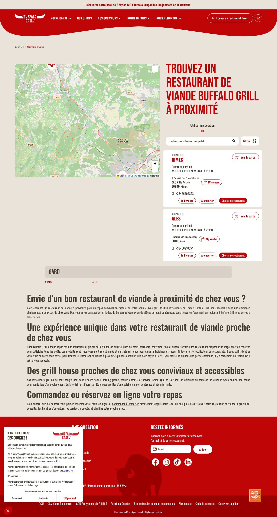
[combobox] (202, 141)
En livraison (187, 201)
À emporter (207, 201)
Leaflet (122, 175)
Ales (176, 218)
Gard (54, 272)
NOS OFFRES (84, 18)
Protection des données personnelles (154, 503)
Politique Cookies (120, 503)
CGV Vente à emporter (59, 503)
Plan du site (185, 503)
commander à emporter (125, 403)
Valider (203, 449)
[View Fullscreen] (155, 69)
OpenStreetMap (138, 175)
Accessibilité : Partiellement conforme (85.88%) (99, 485)
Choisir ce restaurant (233, 201)
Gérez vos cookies (228, 503)
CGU (41, 503)
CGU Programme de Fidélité (91, 503)
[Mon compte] (258, 18)
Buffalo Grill (19, 46)
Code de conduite (205, 503)
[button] (52, 65)
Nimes (177, 159)
